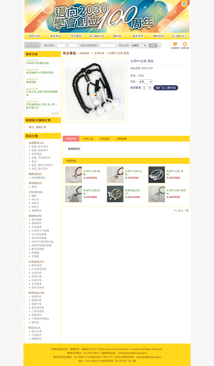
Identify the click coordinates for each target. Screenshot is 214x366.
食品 (34, 161)
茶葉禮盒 (37, 153)
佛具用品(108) (36, 292)
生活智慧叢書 (39, 234)
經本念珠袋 (38, 287)
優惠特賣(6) (35, 174)
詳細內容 (71, 138)
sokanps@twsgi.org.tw (148, 356)
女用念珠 (37, 272)
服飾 (34, 195)
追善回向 (37, 296)
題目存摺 (37, 331)
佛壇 (34, 186)
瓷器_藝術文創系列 (42, 165)
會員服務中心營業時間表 (40, 72)
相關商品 (37, 210)
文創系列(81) (36, 192)
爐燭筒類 (37, 300)
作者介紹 (88, 138)
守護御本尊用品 (40, 318)
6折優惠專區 (38, 177)
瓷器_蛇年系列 (40, 146)
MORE (55, 113)
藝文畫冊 (37, 219)
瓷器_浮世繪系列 (41, 157)
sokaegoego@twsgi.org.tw (132, 352)
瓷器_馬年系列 (40, 168)
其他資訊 (105, 138)
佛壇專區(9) (35, 183)
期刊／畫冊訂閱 (37, 127)
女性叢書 (37, 226)
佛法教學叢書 (39, 237)
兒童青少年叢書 (40, 230)
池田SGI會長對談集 (43, 241)
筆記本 (35, 199)
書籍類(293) (35, 215)
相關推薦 (122, 138)
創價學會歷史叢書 (42, 245)
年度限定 (37, 335)
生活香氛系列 (39, 269)
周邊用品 (37, 314)
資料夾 (35, 203)
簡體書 (35, 252)
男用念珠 (37, 276)
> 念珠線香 (83, 53)
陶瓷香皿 (37, 265)
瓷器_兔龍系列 (40, 150)
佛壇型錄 (31, 82)
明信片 (35, 206)
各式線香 (37, 283)
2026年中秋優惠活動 (37, 63)
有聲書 (35, 256)
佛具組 (35, 322)
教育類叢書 (38, 249)
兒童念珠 (37, 280)
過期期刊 (37, 223)
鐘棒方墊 (37, 303)
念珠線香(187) (36, 261)
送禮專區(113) (36, 142)
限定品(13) (34, 327)
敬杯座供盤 (38, 307)
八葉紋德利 (38, 311)
